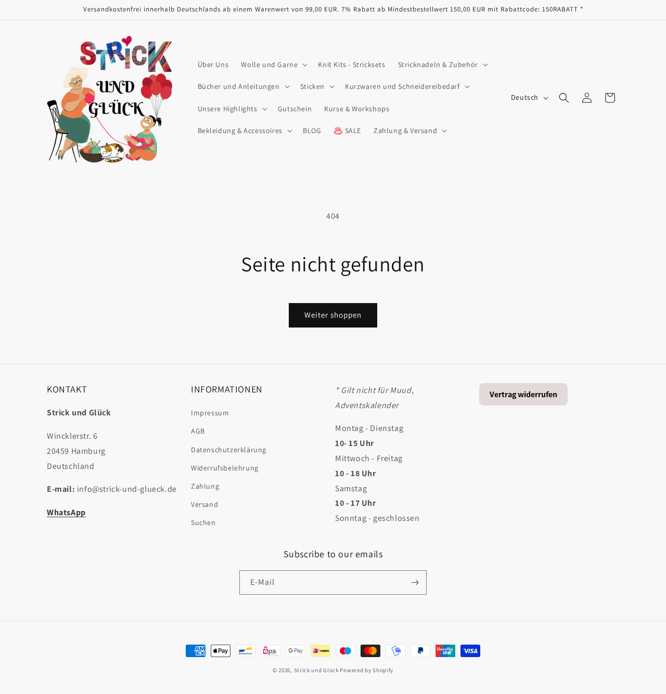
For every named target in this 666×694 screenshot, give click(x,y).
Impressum (210, 412)
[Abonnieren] (414, 582)
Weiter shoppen (333, 315)
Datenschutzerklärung (228, 449)
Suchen (203, 522)
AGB (198, 431)
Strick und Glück (316, 670)
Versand (204, 504)
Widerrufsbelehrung (225, 468)
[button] (273, 64)
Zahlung (205, 486)
